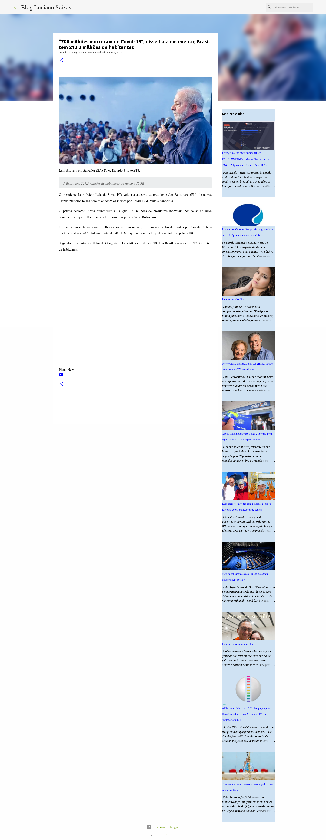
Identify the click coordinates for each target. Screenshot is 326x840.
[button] (61, 60)
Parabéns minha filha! (233, 299)
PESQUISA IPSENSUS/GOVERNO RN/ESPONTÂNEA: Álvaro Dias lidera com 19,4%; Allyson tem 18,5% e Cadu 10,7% (246, 159)
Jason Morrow (172, 834)
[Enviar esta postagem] (61, 376)
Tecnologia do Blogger (165, 827)
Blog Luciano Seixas (46, 7)
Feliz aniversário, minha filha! (238, 644)
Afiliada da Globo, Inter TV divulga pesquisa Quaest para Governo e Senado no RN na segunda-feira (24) (246, 714)
